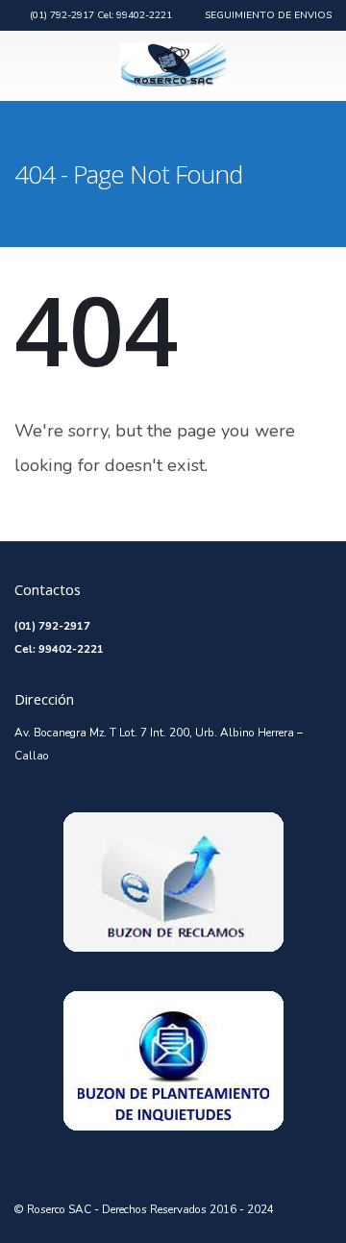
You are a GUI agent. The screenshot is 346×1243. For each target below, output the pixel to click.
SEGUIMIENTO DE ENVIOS (268, 15)
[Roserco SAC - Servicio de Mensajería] (173, 65)
